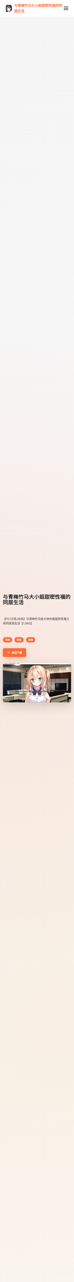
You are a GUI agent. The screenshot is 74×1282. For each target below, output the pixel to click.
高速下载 (17, 652)
